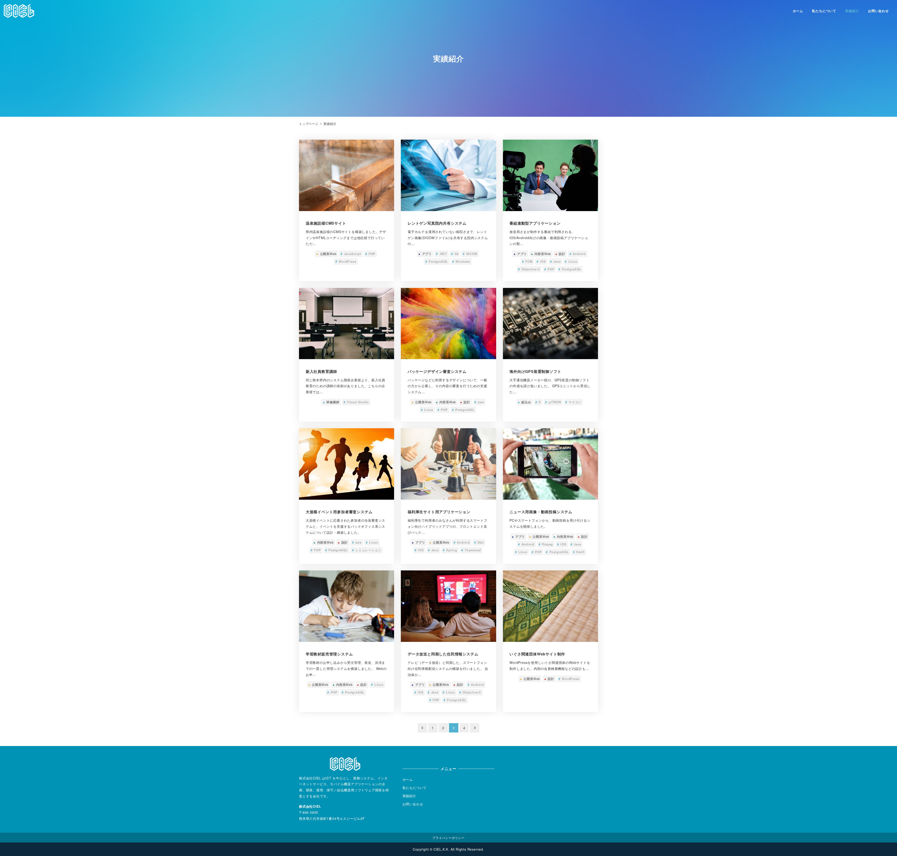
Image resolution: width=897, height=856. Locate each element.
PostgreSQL (436, 261)
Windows (461, 261)
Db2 (479, 542)
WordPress (345, 261)
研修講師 (331, 402)
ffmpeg (546, 544)
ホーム (407, 779)
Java (555, 261)
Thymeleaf (471, 550)
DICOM (470, 254)
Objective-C (529, 269)
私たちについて (414, 787)
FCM (527, 261)
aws (479, 402)
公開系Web (326, 254)
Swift (578, 552)
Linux (571, 261)
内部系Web (541, 254)
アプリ (425, 254)
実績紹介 (409, 795)
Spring (450, 550)
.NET (441, 254)
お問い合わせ (412, 804)
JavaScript (351, 254)
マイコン (573, 402)
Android (578, 254)
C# (455, 254)
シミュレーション (366, 550)
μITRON (553, 402)
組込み (524, 402)
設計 (560, 254)
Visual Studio (356, 402)
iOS (541, 261)
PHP (370, 254)
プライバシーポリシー (448, 837)
